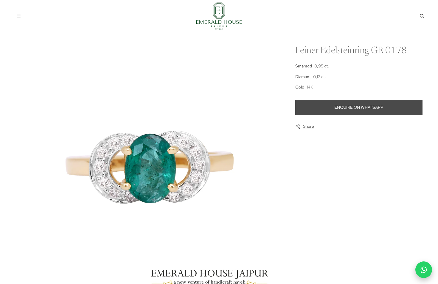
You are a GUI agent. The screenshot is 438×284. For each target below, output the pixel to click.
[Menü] (19, 16)
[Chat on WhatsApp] (423, 269)
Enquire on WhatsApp (358, 107)
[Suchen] (421, 16)
